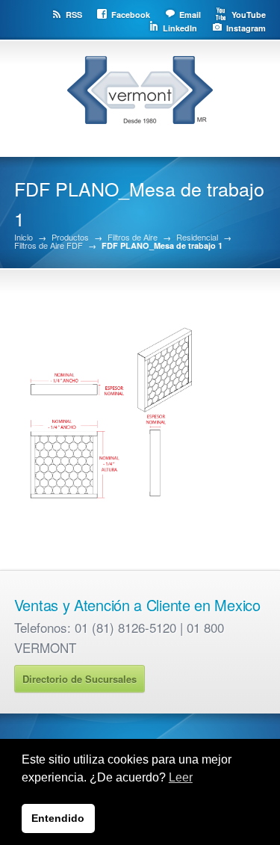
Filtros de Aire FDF (48, 245)
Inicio (23, 237)
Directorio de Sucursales (79, 679)
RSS (74, 14)
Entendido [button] (57, 818)
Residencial (197, 237)
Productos (70, 237)
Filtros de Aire (133, 237)
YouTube (248, 14)
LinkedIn (180, 28)
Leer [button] (181, 777)
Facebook (130, 14)
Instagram (246, 28)
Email (190, 14)
